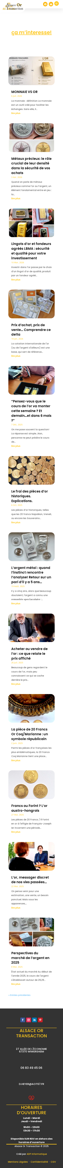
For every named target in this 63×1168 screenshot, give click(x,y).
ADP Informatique (37, 1154)
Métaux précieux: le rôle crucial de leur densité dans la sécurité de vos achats (31, 165)
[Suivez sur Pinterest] (40, 1020)
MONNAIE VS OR (24, 92)
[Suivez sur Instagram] (28, 1020)
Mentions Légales (18, 1161)
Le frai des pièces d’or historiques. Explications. (29, 496)
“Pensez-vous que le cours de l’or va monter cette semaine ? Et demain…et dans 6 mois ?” (31, 411)
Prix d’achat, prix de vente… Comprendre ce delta (31, 330)
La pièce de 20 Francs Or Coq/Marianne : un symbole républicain (29, 734)
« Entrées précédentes (19, 995)
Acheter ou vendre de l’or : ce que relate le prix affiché (29, 654)
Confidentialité (39, 1161)
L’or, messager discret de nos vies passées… (30, 879)
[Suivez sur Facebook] (22, 1020)
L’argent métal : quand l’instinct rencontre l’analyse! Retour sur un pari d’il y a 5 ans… (31, 575)
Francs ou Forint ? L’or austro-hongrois (29, 808)
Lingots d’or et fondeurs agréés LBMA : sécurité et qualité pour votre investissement (31, 251)
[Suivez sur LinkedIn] (34, 1020)
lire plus (15, 113)
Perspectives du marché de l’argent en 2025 (30, 958)
